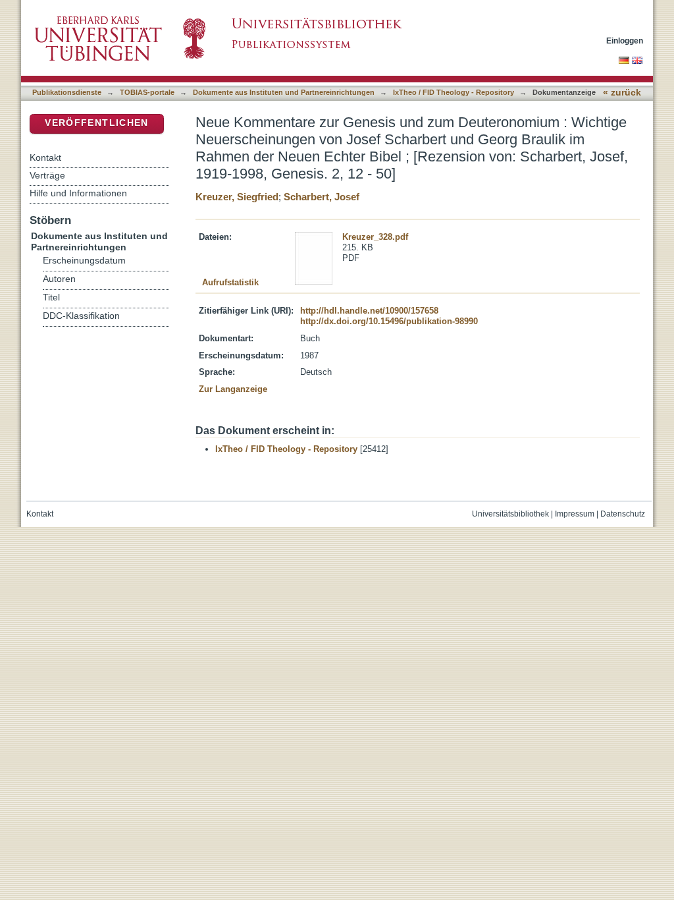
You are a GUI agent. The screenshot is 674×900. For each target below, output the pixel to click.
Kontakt (45, 157)
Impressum (574, 514)
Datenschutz (622, 514)
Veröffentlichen (96, 123)
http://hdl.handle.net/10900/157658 (369, 311)
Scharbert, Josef (321, 196)
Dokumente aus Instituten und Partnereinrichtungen (284, 92)
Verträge (47, 175)
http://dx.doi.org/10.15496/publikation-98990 (389, 321)
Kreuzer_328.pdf (375, 237)
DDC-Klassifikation (81, 316)
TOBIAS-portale (147, 92)
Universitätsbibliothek (510, 514)
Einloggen (624, 40)
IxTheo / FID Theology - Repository (453, 92)
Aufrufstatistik (230, 282)
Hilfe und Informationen (78, 193)
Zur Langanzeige (233, 389)
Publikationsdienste (66, 92)
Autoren (59, 279)
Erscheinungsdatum (84, 261)
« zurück (622, 93)
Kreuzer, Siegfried (236, 196)
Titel (51, 297)
